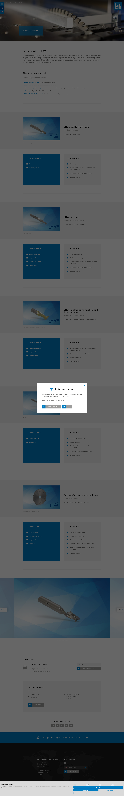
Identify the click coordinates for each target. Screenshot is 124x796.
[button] (3, 783)
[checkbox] (74, 785)
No (69, 406)
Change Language (53, 406)
